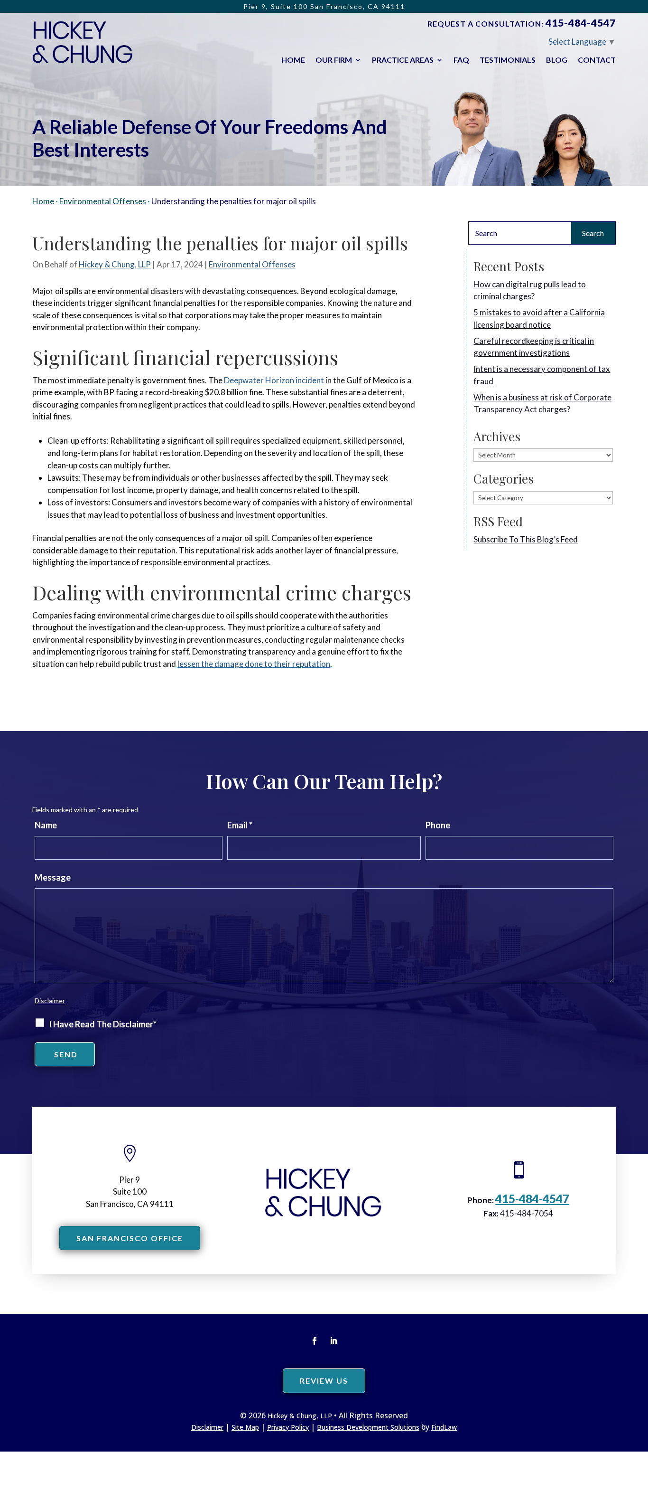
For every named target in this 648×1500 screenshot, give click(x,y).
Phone (438, 825)
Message (53, 877)
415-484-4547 (581, 22)
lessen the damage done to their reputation (253, 664)
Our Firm (333, 60)
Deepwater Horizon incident (274, 380)
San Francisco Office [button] (129, 1238)
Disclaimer (50, 1001)
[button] (638, 1431)
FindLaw (444, 1427)
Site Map (245, 1427)
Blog (556, 60)
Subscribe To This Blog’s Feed (525, 539)
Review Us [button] (324, 1380)
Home (293, 60)
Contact (597, 60)
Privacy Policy (288, 1427)
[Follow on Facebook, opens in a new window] (314, 1340)
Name (46, 825)
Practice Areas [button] (403, 60)
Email (239, 825)
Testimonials (508, 60)
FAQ (461, 60)
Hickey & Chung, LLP (115, 264)
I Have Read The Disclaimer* (103, 1024)
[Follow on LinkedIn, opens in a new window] (333, 1340)
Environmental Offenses (252, 264)
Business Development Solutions (368, 1427)
